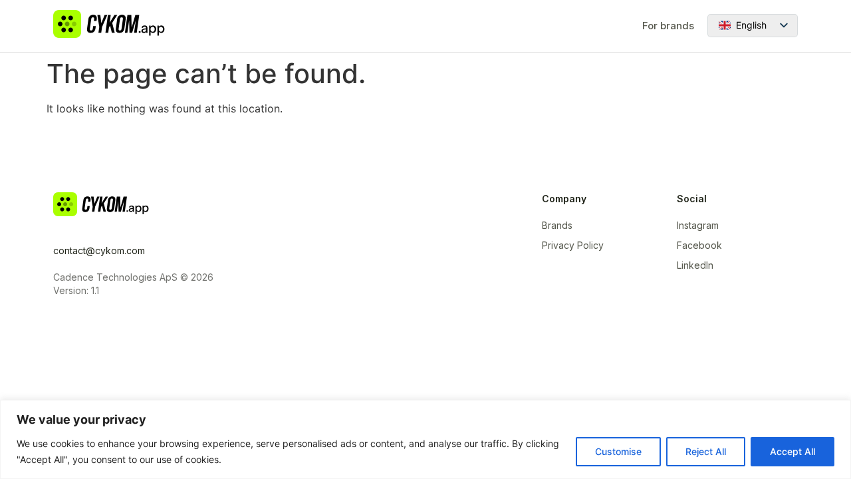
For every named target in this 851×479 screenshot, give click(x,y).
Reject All (705, 451)
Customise (618, 451)
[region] (425, 439)
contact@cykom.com (99, 250)
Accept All (792, 451)
